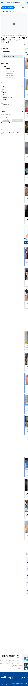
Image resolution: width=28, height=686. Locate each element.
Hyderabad (8, 660)
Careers (14, 666)
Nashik (7, 663)
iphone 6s (17, 11)
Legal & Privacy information (19, 662)
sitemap (5, 684)
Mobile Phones (11, 35)
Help (18, 657)
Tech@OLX (14, 665)
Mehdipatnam (10, 75)
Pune (1, 663)
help (2, 684)
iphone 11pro (11, 11)
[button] (22, 2)
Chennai (2, 662)
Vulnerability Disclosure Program (19, 667)
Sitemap (18, 659)
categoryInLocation (19, 35)
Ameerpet (9, 73)
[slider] (1, 122)
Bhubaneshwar (9, 658)
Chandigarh (8, 662)
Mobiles (5, 35)
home (2, 35)
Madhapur (9, 77)
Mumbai (1, 660)
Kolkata (1, 658)
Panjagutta (10, 71)
